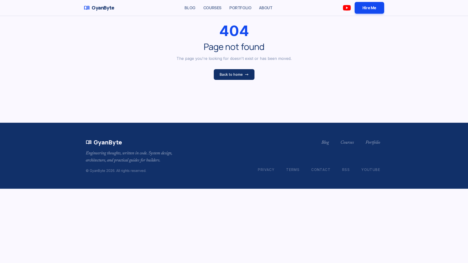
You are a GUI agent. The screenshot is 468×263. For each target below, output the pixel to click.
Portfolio (240, 7)
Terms (293, 170)
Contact (321, 170)
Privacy (266, 170)
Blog (190, 7)
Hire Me (369, 7)
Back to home (231, 74)
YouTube (370, 170)
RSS (346, 170)
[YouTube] (347, 8)
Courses (212, 7)
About (265, 7)
